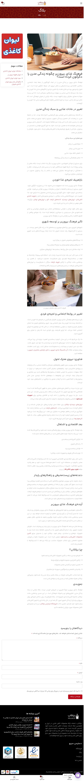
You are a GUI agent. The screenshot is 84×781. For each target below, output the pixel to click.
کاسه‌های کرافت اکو (54, 199)
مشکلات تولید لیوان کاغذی (12, 71)
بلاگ (39, 15)
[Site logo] (42, 3)
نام (80, 663)
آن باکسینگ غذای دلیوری (59, 350)
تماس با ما (78, 760)
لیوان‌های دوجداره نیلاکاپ (73, 404)
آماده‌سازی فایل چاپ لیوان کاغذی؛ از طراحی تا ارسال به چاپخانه (17, 719)
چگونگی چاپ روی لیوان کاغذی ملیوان (13, 83)
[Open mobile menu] (81, 3)
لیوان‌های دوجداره (68, 199)
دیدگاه (79, 638)
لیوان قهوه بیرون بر (14, 75)
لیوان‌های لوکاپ (39, 199)
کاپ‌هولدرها (78, 419)
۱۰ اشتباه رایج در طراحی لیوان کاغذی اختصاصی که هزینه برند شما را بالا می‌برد (19, 726)
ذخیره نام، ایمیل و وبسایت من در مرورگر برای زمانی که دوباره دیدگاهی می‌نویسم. (53, 691)
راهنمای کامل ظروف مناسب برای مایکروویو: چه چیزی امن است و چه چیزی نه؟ (18, 733)
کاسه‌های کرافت (51, 408)
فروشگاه (79, 748)
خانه (44, 15)
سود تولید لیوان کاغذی (13, 78)
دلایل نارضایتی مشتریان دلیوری (38, 350)
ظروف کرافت (55, 262)
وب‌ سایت (79, 682)
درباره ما (79, 756)
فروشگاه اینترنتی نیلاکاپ (48, 604)
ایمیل (79, 672)
